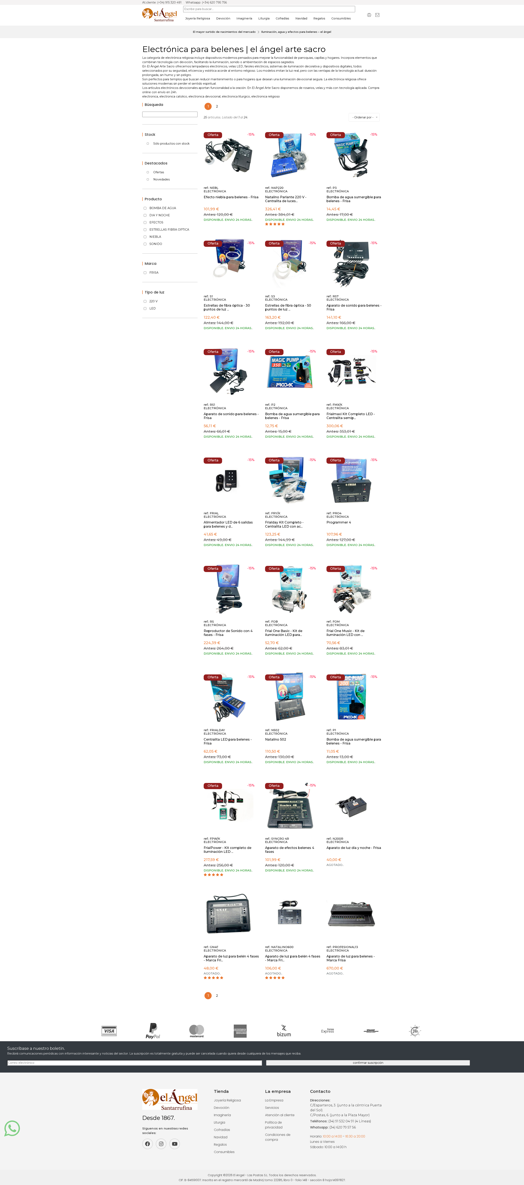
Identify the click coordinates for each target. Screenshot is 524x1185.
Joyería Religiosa (227, 1100)
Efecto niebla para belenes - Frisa (231, 197)
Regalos (319, 18)
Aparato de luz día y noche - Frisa (353, 848)
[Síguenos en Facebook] (147, 1144)
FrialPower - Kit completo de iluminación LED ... (227, 850)
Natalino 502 (275, 739)
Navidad (301, 18)
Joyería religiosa (197, 18)
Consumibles (341, 18)
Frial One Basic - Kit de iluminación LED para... (283, 633)
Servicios (272, 1107)
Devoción (223, 18)
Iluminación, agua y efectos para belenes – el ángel (296, 31)
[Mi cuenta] (369, 14)
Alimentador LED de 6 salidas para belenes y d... (228, 524)
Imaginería (244, 18)
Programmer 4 (338, 522)
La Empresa (274, 1100)
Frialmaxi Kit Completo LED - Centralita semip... (350, 416)
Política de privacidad (273, 1125)
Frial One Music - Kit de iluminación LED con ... (345, 633)
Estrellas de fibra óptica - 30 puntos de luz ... (227, 307)
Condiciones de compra (277, 1137)
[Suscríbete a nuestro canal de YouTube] (174, 1144)
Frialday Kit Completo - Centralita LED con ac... (284, 524)
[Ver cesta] (377, 14)
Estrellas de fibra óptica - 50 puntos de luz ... (288, 307)
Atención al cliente (280, 1115)
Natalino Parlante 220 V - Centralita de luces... (285, 199)
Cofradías (282, 18)
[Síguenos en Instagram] (161, 1144)
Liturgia (264, 18)
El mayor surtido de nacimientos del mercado (224, 31)
